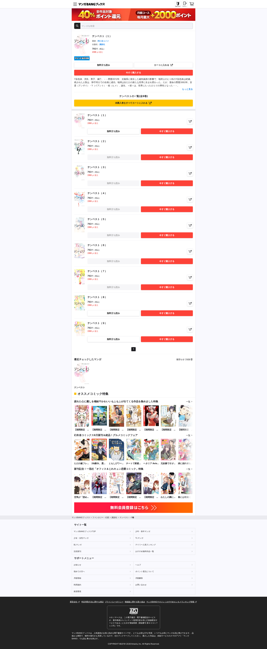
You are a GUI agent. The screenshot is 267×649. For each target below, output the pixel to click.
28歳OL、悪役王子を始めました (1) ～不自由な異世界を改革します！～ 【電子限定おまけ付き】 (99, 463)
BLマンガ (78, 544)
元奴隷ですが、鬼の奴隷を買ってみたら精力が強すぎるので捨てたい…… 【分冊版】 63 (168, 463)
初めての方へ (79, 571)
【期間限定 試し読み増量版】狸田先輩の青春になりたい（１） (185, 429)
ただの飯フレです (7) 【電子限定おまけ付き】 (81, 463)
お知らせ (77, 565)
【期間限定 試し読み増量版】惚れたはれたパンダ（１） (81, 429)
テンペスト (79, 387)
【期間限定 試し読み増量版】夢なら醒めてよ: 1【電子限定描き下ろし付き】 (99, 497)
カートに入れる (161, 65)
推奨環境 (77, 591)
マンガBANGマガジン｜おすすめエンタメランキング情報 (170, 602)
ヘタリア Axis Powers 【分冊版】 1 (150, 463)
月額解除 (139, 578)
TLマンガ (139, 538)
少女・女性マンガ (81, 538)
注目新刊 (77, 551)
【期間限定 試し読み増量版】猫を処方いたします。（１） (168, 429)
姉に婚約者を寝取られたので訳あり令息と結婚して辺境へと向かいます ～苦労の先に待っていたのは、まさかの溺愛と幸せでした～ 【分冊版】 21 (185, 463)
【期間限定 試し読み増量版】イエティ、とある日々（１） (99, 429)
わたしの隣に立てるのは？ (168, 497)
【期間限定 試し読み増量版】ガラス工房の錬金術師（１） (116, 429)
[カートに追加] (190, 121)
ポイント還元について (144, 571)
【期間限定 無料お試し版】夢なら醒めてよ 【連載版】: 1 (133, 497)
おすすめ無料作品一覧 (144, 551)
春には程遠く (184, 497)
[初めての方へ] (178, 4)
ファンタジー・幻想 (100, 517)
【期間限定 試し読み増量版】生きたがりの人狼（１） (151, 429)
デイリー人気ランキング (145, 544)
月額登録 (77, 578)
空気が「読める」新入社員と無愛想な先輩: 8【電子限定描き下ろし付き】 (82, 497)
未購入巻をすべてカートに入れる (131, 102)
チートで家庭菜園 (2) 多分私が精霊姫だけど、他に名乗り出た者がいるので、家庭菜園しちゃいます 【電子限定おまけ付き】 (133, 463)
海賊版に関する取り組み (135, 602)
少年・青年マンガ (142, 531)
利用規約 (77, 585)
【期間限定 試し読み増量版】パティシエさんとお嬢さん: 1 (116, 497)
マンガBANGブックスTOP (85, 531)
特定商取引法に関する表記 (92, 602)
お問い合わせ (140, 585)
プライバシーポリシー (114, 602)
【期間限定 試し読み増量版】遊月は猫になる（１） (133, 429)
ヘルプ (138, 565)
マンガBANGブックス (81, 517)
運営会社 (74, 602)
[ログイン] (185, 4)
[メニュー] (75, 4)
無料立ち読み (103, 65)
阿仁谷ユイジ (103, 41)
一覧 (188, 401)
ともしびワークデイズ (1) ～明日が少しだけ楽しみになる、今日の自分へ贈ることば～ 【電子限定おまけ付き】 (116, 463)
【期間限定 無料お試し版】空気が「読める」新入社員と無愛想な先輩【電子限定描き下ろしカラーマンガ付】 (151, 497)
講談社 (102, 44)
